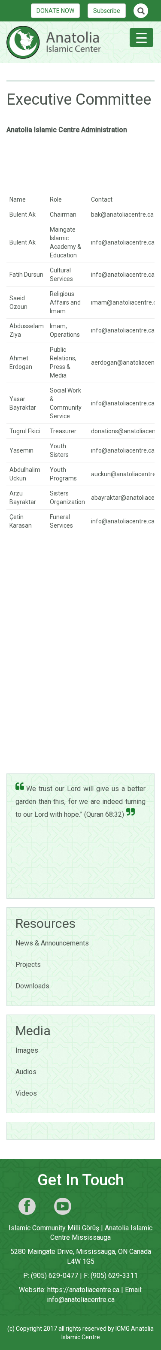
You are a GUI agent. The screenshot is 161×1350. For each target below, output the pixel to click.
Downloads (32, 986)
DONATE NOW (55, 10)
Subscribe (106, 10)
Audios (25, 1072)
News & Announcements (52, 943)
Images (26, 1050)
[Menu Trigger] (141, 37)
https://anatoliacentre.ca (83, 1290)
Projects (28, 964)
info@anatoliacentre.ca (81, 1300)
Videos (26, 1093)
